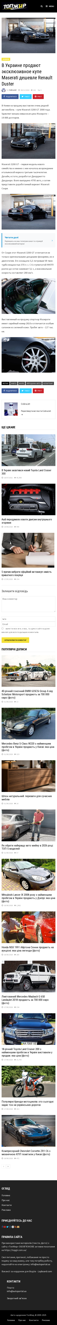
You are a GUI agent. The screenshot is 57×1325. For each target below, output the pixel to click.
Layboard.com (45, 1271)
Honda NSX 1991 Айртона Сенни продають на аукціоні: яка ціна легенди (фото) (28, 949)
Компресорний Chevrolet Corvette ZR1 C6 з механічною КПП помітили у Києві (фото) (26, 1152)
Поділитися (11, 96)
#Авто (13, 383)
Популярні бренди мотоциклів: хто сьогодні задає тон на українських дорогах (27, 1103)
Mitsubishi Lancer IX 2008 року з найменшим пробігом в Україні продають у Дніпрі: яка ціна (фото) (28, 898)
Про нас (6, 1200)
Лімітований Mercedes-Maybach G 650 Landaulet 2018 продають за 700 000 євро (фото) (25, 1000)
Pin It (40, 96)
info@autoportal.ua (40, 1264)
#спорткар (48, 383)
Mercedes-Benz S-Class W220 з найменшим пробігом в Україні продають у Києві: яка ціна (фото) (28, 747)
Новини (6, 59)
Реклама (6, 1209)
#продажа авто (34, 383)
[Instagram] (10, 1226)
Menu (51, 6)
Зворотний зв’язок (17, 1298)
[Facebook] (2, 1226)
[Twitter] (7, 1226)
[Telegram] (13, 1226)
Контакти (7, 1205)
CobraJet (12, 90)
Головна (6, 1195)
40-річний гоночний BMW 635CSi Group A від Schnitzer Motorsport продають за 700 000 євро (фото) (27, 694)
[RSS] (16, 1226)
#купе (21, 383)
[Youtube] (4, 1226)
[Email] (18, 1226)
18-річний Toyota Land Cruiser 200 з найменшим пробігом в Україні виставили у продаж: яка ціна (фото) (27, 1052)
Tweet (27, 96)
